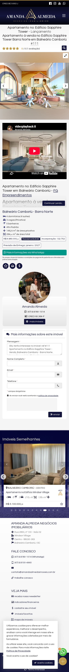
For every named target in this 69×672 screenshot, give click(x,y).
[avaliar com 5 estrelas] (17, 48)
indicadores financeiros (26, 602)
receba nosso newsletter (27, 596)
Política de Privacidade (18, 651)
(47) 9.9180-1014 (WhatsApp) (29, 557)
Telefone (11, 381)
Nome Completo (15, 359)
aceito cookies (44, 663)
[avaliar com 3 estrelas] (10, 48)
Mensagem (13, 341)
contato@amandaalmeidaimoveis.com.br (33, 572)
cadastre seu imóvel (25, 608)
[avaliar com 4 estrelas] (14, 48)
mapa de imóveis (23, 620)
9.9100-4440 (23, 563)
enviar (56, 414)
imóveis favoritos (23, 614)
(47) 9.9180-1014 (36, 312)
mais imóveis (35, 321)
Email (10, 370)
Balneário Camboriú (17, 211)
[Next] (63, 464)
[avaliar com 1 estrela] (3, 48)
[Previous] (10, 464)
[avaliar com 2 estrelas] (7, 48)
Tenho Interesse (36, 669)
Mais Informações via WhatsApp (25, 252)
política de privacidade (48, 396)
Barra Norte (44, 211)
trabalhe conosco (23, 578)
